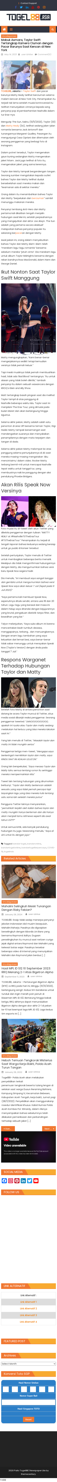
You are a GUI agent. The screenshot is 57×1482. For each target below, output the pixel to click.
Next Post (50, 1128)
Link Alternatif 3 (28, 1315)
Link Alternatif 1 (28, 1302)
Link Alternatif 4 (28, 1321)
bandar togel (19, 843)
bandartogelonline (11, 847)
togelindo (9, 851)
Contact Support (29, 3)
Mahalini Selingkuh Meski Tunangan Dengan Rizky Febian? (26, 908)
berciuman (38, 198)
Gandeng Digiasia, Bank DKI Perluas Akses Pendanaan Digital (10, 1128)
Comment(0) (44, 54)
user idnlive (27, 54)
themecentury (28, 1474)
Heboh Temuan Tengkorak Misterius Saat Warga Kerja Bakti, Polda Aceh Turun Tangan (27, 1063)
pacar (19, 233)
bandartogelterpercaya (34, 847)
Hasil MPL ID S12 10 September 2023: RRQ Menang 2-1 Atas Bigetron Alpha (27, 970)
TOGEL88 (6, 91)
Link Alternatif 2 (28, 1308)
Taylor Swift (29, 91)
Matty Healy (12, 125)
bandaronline (34, 843)
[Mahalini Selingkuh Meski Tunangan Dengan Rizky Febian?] (29, 881)
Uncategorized (9, 36)
